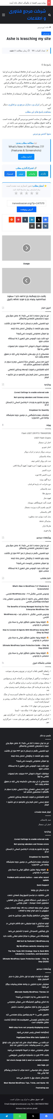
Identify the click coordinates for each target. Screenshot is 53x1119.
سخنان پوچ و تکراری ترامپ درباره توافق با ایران (29, 683)
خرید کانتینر (46, 470)
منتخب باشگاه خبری (42, 663)
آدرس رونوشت (26, 209)
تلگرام (43, 174)
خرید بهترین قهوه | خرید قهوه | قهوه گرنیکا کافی (32, 465)
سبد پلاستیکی (45, 489)
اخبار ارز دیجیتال (44, 442)
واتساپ (32, 174)
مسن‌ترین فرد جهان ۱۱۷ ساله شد (35, 706)
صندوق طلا (46, 493)
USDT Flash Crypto (42, 438)
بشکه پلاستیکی (45, 456)
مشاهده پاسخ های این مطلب (38, 111)
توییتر (21, 174)
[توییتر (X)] (39, 219)
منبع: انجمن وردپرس (42, 133)
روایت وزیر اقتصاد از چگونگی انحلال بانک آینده (28, 3)
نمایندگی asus (45, 521)
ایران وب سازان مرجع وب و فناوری (24, 104)
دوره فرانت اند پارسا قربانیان (39, 484)
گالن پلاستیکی (45, 512)
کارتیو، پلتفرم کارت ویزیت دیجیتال (38, 507)
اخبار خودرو (46, 447)
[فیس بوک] (45, 219)
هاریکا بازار (46, 526)
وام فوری (47, 530)
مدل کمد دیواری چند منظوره (40, 516)
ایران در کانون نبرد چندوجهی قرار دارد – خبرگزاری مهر (26, 715)
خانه (47, 27)
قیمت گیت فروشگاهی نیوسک (39, 503)
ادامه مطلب (26, 156)
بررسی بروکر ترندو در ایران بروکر (37, 452)
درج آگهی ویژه (45, 479)
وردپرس (40, 27)
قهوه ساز (47, 498)
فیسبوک (10, 174)
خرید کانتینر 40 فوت (43, 475)
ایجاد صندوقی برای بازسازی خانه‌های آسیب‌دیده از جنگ (26, 694)
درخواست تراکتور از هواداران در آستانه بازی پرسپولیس (26, 678)
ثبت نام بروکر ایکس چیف (41, 461)
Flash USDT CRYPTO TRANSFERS (36, 433)
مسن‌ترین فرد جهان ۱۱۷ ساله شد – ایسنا (32, 710)
